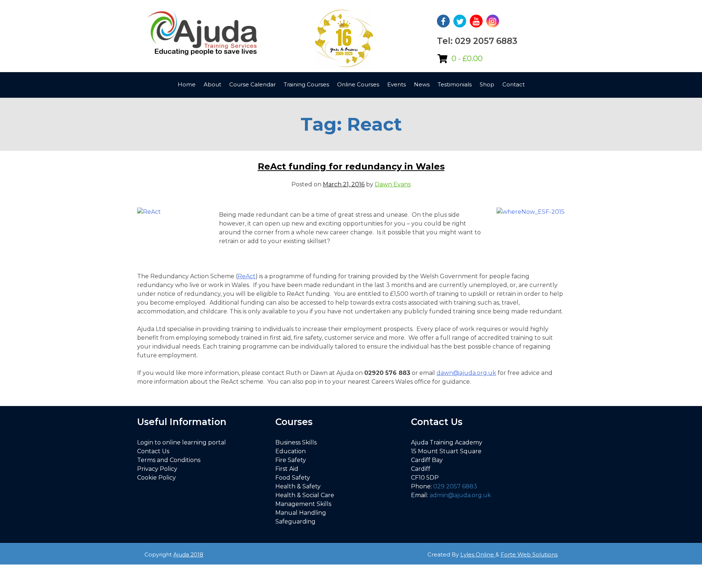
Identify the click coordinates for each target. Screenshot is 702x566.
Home (187, 84)
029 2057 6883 (455, 486)
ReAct (247, 276)
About (212, 84)
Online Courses (358, 84)
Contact (513, 84)
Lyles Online (477, 554)
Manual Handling (300, 512)
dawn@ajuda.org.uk (466, 372)
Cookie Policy (156, 477)
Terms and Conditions (168, 460)
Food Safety (292, 477)
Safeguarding (295, 521)
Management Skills (303, 503)
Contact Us (153, 451)
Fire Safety (290, 460)
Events (396, 84)
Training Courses (306, 84)
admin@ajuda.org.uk (460, 495)
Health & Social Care (304, 495)
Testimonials (455, 84)
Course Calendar (252, 84)
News (422, 84)
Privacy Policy (157, 468)
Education (290, 451)
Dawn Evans (393, 184)
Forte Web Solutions (529, 554)
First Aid (286, 468)
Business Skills (296, 442)
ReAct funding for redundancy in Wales (351, 166)
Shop (487, 84)
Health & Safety (298, 486)
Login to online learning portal (181, 442)
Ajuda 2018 (188, 554)
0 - (467, 58)
